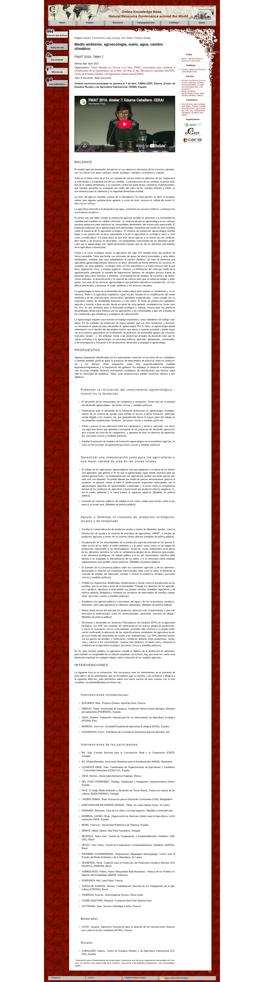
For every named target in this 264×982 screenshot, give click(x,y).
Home (62, 23)
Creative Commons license (135, 978)
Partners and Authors (57, 35)
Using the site (57, 47)
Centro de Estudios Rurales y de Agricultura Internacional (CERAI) (109, 74)
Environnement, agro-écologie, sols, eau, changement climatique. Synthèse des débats (194, 111)
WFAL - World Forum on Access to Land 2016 (192, 60)
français (195, 6)
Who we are (57, 72)
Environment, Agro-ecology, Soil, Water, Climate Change (121, 38)
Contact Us (55, 978)
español (203, 6)
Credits (91, 978)
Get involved (57, 60)
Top (209, 971)
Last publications (57, 84)
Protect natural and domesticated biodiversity (194, 70)
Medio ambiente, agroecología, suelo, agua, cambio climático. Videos (193, 93)
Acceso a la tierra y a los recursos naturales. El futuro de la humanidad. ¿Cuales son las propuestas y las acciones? (194, 84)
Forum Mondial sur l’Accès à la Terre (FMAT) (116, 67)
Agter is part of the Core (176, 978)
